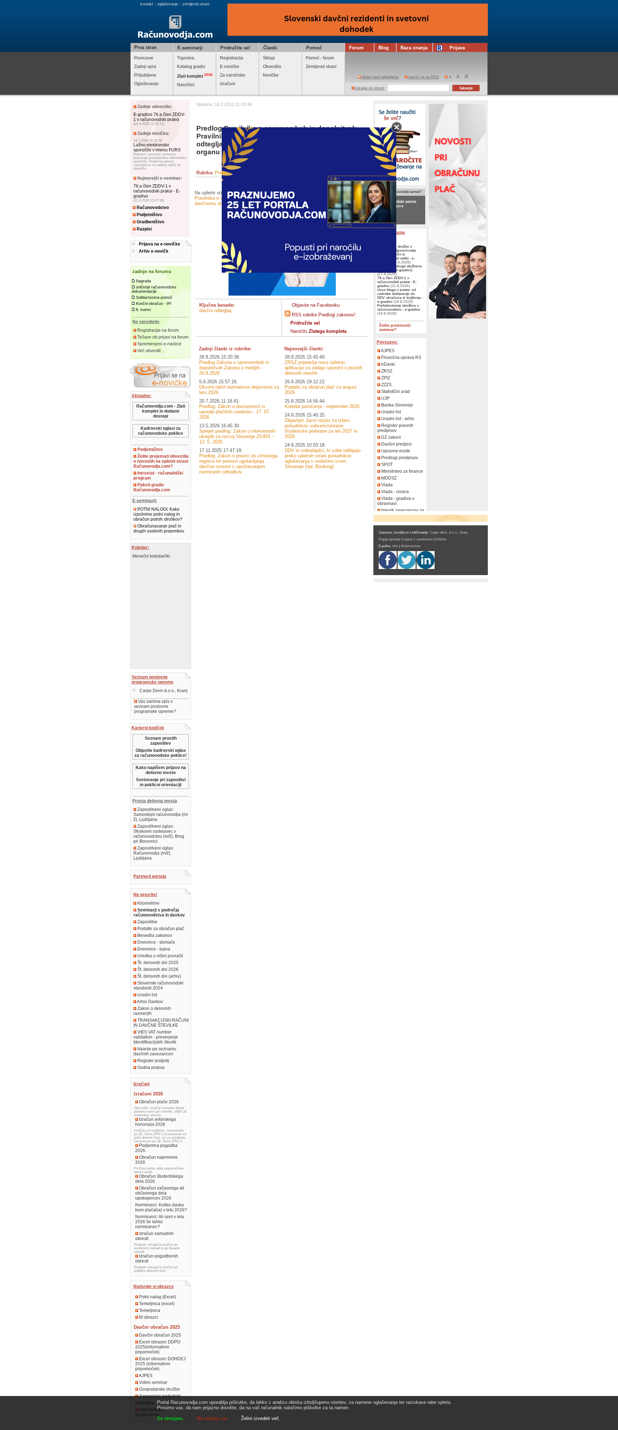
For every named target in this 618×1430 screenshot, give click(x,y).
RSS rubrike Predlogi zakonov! (323, 314)
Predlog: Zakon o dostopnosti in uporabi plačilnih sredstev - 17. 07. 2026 (234, 412)
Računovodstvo (152, 207)
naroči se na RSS (423, 77)
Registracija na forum (157, 330)
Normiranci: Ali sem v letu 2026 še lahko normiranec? (159, 1221)
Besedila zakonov (154, 935)
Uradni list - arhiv (397, 418)
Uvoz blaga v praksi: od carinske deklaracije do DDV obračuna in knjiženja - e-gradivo (400, 295)
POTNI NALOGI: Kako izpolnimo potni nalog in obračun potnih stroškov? (157, 514)
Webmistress (411, 546)
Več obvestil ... (150, 350)
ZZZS (386, 384)
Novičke (271, 75)
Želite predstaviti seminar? (395, 327)
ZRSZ (386, 371)
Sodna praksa (150, 1067)
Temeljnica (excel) (156, 1303)
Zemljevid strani (321, 66)
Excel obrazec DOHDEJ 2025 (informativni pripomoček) (160, 1363)
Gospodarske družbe (159, 1389)
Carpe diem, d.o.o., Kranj (448, 532)
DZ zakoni (390, 437)
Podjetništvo (149, 214)
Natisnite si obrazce (153, 1286)
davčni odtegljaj (215, 310)
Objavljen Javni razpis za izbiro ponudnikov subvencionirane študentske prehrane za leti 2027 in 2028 (321, 428)
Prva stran (145, 47)
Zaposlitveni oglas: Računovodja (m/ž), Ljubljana (153, 853)
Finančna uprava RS (400, 357)
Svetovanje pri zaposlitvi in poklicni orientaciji (161, 782)
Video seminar (152, 1382)
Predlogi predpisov (399, 457)
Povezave (143, 57)
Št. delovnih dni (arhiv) (158, 976)
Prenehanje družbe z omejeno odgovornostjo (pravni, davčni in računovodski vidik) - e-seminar (396, 254)
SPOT (386, 464)
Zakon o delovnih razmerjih (152, 1011)
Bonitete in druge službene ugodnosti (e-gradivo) (399, 268)
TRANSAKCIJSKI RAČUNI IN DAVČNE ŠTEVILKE (161, 1023)
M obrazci (148, 1317)
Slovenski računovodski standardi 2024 (158, 986)
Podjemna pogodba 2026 (156, 1148)
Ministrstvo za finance (401, 471)
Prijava (457, 47)
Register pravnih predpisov (395, 428)
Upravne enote (395, 450)
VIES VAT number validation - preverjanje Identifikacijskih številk (155, 1037)
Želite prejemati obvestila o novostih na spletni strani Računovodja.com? (160, 461)
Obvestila (272, 66)
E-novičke (229, 66)
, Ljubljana (396, 203)
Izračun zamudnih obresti (154, 1236)
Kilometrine (148, 903)
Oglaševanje (146, 83)
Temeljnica (149, 1310)
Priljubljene (145, 75)
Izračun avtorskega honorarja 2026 (155, 1122)
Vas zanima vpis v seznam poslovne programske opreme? (155, 706)
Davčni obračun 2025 (159, 1335)
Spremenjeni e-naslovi (158, 343)
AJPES (145, 1375)
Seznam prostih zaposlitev (161, 741)
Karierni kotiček (148, 727)
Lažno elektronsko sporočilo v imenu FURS (157, 147)
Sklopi (269, 57)
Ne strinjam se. (212, 1418)
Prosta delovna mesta (154, 800)
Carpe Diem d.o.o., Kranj (162, 690)
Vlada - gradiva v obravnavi (395, 501)
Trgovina (185, 57)
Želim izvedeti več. (260, 1418)
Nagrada (143, 281)
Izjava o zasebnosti (417, 539)
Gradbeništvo (150, 221)
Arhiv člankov (149, 1001)
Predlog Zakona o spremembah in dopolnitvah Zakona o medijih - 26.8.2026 (234, 368)
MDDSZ (388, 478)
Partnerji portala (149, 876)
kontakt (146, 4)
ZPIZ (385, 377)
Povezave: (387, 342)
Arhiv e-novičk (153, 251)
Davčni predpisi (396, 444)
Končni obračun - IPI (153, 303)
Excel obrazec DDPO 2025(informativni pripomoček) (157, 1346)
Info (395, 546)
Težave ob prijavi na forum (162, 337)
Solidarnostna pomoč (154, 297)
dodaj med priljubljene (380, 77)
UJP (384, 398)
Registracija (231, 57)
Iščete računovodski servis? (399, 192)
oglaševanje (167, 4)
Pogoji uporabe (390, 539)
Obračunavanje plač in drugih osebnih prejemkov (158, 529)
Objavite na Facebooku (316, 305)
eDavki (387, 364)
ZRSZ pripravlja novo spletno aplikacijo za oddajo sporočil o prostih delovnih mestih (323, 368)
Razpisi (144, 229)
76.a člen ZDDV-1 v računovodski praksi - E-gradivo (156, 191)
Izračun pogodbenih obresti (156, 1259)
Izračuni (227, 83)
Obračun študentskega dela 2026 (159, 1179)
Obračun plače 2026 (158, 1101)
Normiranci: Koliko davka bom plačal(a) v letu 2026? (161, 1207)
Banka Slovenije (396, 405)
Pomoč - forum (320, 57)
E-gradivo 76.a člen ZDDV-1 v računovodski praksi (159, 117)
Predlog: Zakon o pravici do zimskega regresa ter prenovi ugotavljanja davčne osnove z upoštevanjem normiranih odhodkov (238, 464)
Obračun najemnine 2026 (156, 1160)
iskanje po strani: (369, 88)
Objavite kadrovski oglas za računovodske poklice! (160, 753)
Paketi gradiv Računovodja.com (151, 487)
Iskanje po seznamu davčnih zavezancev (154, 1051)
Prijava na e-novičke (159, 244)
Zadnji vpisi (145, 66)
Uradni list (146, 994)
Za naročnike (232, 75)
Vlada (386, 484)
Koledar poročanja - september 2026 (322, 406)
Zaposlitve (146, 921)
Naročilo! (186, 84)
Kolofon (440, 539)
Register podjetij (152, 1060)
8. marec (143, 309)
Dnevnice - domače (155, 942)
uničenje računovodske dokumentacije (154, 289)
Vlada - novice (394, 491)
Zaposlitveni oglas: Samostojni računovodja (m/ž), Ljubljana (160, 814)
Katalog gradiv (191, 66)
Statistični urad (395, 391)
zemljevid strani (195, 4)
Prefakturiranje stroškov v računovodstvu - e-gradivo (398, 307)
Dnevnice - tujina (153, 949)
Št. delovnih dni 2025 (157, 962)
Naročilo (318, 331)
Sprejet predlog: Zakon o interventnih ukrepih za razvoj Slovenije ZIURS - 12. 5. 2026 (237, 436)
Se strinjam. (170, 1418)
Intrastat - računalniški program (158, 476)
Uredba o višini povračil (159, 955)
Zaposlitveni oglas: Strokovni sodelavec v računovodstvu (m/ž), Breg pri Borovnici (158, 834)
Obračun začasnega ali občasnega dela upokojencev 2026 (159, 1193)
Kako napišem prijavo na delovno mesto (161, 770)
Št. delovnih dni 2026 (157, 969)
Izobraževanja (391, 232)
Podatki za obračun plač (160, 928)
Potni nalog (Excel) (157, 1296)
